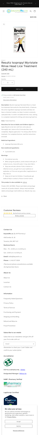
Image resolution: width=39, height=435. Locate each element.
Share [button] (5, 196)
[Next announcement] (36, 4)
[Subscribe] (33, 344)
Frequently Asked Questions (13, 299)
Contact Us (7, 287)
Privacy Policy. (11, 417)
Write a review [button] (19, 215)
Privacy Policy (8, 303)
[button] (4, 11)
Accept (18, 421)
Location (7, 282)
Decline (19, 426)
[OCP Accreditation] (8, 367)
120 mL (25, 182)
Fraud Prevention (10, 326)
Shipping (3, 76)
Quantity (3, 79)
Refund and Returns (10, 321)
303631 (22, 370)
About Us (7, 278)
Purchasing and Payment (12, 312)
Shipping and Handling (11, 317)
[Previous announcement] (3, 4)
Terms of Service (9, 308)
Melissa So (22, 373)
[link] (13, 387)
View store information (10, 100)
